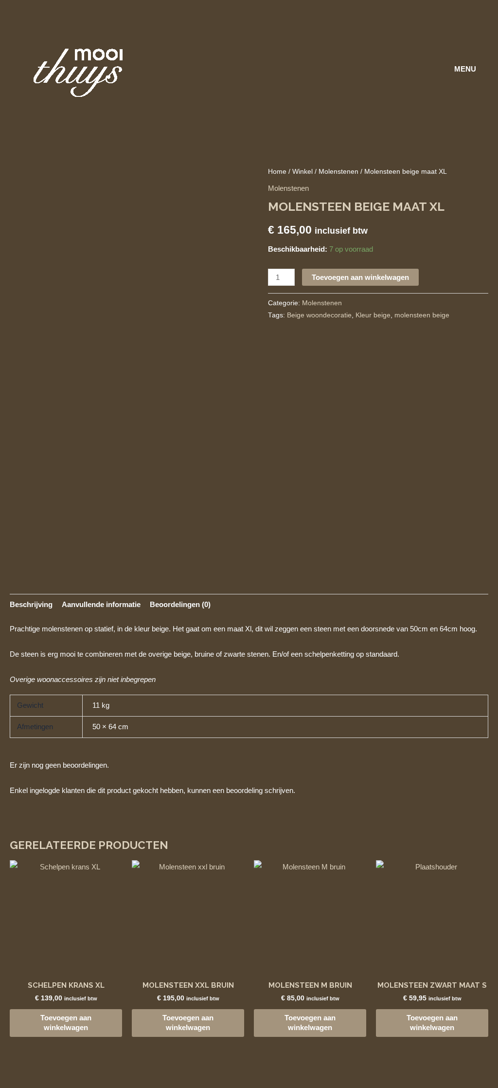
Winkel (302, 171)
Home (277, 171)
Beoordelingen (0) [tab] (180, 604)
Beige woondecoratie (319, 315)
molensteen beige (421, 315)
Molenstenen (338, 171)
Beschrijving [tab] (31, 604)
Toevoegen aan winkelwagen (360, 277)
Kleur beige (373, 315)
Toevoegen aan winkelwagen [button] (65, 1023)
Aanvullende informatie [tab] (101, 604)
